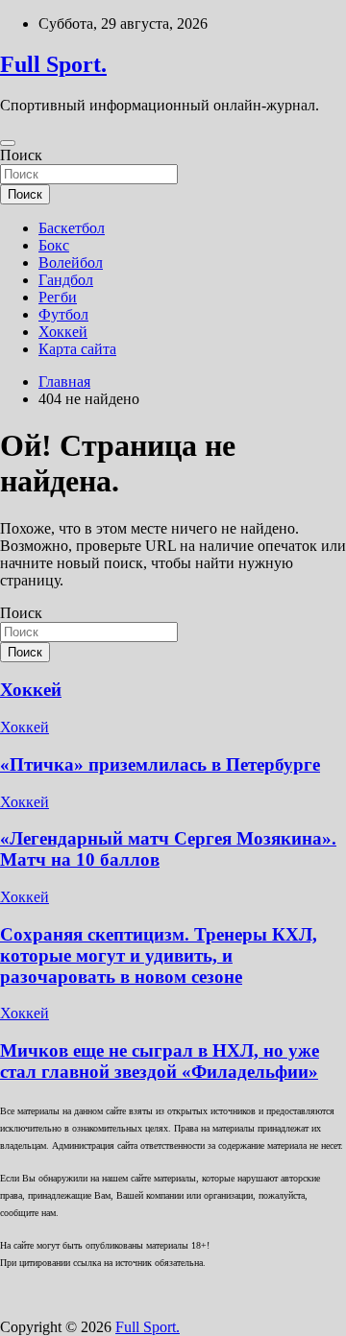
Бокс (53, 245)
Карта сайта (77, 349)
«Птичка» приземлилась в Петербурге (160, 764)
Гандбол (65, 280)
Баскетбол (71, 228)
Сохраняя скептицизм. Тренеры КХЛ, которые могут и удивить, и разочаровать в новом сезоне (158, 955)
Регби (57, 297)
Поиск (21, 155)
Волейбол (70, 262)
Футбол (63, 314)
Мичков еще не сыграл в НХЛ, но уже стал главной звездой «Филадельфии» (159, 1061)
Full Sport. (53, 64)
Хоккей (62, 331)
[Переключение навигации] (7, 143)
